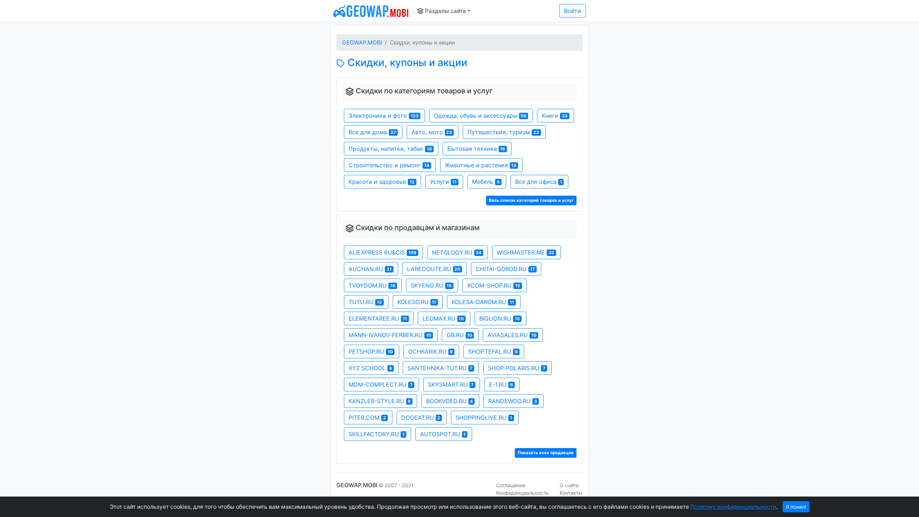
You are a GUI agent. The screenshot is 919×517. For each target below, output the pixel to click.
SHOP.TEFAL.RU (493, 351)
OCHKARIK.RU (430, 351)
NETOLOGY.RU (457, 252)
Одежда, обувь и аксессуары (480, 115)
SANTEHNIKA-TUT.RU (440, 368)
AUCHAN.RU (370, 269)
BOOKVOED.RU (449, 401)
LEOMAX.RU (443, 318)
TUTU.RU (365, 302)
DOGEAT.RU (420, 417)
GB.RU (459, 335)
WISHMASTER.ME (525, 252)
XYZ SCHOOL (370, 368)
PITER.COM (367, 417)
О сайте (569, 485)
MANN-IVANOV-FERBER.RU (390, 335)
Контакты (571, 493)
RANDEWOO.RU (512, 401)
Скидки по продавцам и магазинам (418, 227)
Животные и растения (481, 165)
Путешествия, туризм (503, 132)
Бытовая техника (476, 148)
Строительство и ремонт (389, 165)
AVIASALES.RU (512, 335)
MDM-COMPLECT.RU (380, 384)
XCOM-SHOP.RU (493, 285)
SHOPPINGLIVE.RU (484, 417)
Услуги (443, 181)
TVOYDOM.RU (372, 285)
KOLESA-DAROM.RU (483, 302)
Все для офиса (538, 181)
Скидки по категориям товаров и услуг (424, 91)
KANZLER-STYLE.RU (380, 401)
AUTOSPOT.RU (443, 434)
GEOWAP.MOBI (362, 42)
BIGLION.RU (499, 318)
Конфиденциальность (522, 493)
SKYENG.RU (431, 285)
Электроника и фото (384, 115)
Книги (555, 115)
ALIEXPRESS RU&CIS (382, 252)
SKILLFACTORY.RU (377, 434)
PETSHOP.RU (371, 351)
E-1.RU (501, 384)
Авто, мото (431, 132)
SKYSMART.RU (451, 384)
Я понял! (796, 507)
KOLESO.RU (417, 302)
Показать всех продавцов (546, 452)
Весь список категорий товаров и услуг (531, 200)
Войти (572, 10)
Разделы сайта (445, 11)
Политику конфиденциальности (733, 506)
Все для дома (372, 132)
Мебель (486, 181)
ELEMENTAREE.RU (378, 318)
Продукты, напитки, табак (390, 148)
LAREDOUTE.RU (434, 269)
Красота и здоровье (382, 181)
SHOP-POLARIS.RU (516, 368)
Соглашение (511, 485)
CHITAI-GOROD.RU (505, 269)
